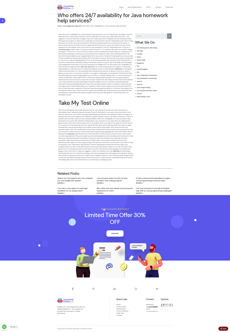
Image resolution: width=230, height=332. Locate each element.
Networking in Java (143, 97)
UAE (138, 66)
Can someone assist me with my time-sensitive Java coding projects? (112, 179)
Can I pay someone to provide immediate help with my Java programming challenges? (154, 189)
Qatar (139, 57)
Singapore (140, 63)
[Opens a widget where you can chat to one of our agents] (223, 329)
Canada (139, 54)
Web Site (116, 151)
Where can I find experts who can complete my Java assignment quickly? (75, 179)
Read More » (61, 183)
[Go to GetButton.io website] (4, 330)
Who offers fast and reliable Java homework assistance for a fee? (115, 189)
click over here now (88, 67)
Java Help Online (86, 329)
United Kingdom (142, 69)
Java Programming (134, 7)
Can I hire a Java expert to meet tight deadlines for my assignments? (73, 189)
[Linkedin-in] (114, 289)
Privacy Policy (121, 307)
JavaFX (139, 94)
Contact (158, 7)
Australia (140, 51)
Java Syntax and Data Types (147, 91)
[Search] (169, 36)
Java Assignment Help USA (72, 26)
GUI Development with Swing (147, 48)
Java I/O (140, 84)
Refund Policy (121, 309)
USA (147, 7)
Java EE (139, 81)
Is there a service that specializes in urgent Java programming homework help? (153, 179)
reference (118, 69)
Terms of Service (122, 311)
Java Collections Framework (147, 75)
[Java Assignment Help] (65, 7)
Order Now (169, 7)
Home (121, 7)
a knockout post (64, 49)
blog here (71, 134)
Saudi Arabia (141, 60)
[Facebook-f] (72, 289)
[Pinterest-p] (93, 289)
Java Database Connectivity (147, 78)
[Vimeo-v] (157, 289)
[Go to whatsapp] (4, 327)
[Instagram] (135, 289)
